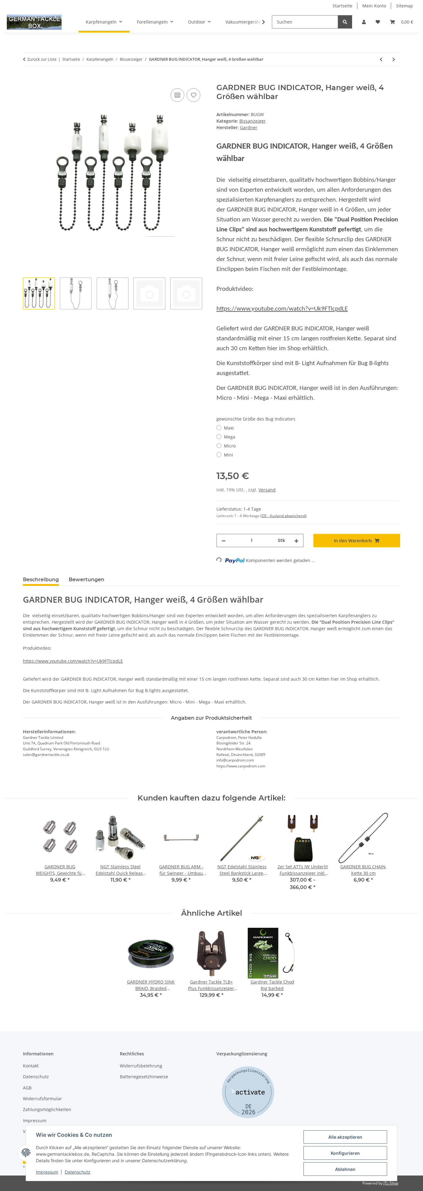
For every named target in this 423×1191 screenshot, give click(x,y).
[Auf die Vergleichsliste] (177, 95)
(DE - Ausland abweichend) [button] (283, 515)
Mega (229, 437)
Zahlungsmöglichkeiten (47, 1109)
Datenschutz (77, 1172)
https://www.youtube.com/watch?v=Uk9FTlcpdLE (282, 309)
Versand (267, 490)
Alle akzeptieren (345, 1137)
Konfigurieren (345, 1153)
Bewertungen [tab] (86, 579)
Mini (228, 455)
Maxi (229, 428)
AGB (27, 1088)
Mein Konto (374, 6)
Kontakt (31, 1066)
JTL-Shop (390, 1183)
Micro (230, 446)
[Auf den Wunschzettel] (193, 95)
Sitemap (404, 6)
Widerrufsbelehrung (141, 1066)
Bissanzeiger (252, 121)
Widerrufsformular (42, 1099)
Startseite (342, 6)
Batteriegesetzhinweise (144, 1077)
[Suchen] (345, 21)
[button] (364, 22)
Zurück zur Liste (41, 59)
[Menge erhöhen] (296, 540)
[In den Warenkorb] (28, 79)
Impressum (47, 1172)
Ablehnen (345, 1169)
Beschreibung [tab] (41, 579)
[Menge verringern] (223, 540)
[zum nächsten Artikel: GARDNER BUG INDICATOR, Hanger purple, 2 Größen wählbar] (393, 59)
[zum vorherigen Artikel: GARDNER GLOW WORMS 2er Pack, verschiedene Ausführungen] (381, 59)
